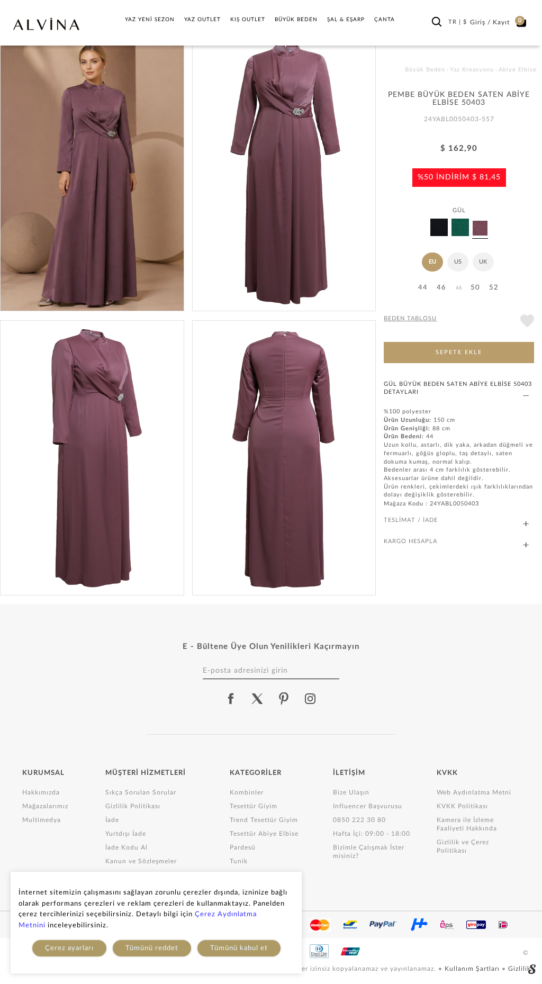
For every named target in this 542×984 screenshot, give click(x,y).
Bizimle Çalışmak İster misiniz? (368, 851)
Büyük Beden (296, 19)
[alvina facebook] (230, 698)
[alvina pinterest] (283, 698)
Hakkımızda (41, 792)
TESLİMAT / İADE (411, 520)
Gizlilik (519, 968)
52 (494, 287)
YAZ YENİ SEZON (150, 19)
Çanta (384, 19)
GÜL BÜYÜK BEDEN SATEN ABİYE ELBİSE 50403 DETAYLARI (458, 388)
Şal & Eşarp (346, 19)
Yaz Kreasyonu (472, 70)
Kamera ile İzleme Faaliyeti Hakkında (467, 824)
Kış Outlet (247, 19)
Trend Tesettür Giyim (264, 820)
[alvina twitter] (257, 698)
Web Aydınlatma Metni (474, 792)
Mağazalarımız (45, 806)
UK (483, 262)
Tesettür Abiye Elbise (264, 833)
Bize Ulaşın (351, 792)
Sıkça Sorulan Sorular (140, 792)
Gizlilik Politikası (132, 806)
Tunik (239, 861)
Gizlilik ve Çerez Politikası (463, 846)
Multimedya (41, 820)
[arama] (436, 21)
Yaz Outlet (202, 19)
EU (432, 262)
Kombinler (247, 792)
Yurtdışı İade (125, 833)
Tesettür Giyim (253, 806)
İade (112, 820)
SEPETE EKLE (459, 352)
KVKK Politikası (462, 806)
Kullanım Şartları (473, 968)
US (458, 262)
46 (441, 287)
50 (475, 287)
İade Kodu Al (126, 847)
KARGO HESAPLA (410, 541)
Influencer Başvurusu (367, 806)
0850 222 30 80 (359, 820)
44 (423, 287)
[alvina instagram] (311, 698)
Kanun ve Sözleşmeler (141, 861)
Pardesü (243, 847)
